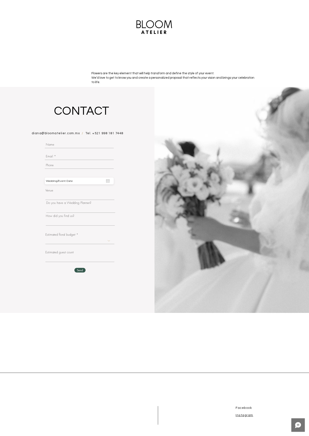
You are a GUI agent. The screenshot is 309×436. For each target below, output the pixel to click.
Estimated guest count (59, 252)
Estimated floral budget (60, 234)
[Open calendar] (108, 181)
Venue (49, 190)
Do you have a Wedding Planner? (68, 203)
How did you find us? (60, 216)
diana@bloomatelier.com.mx (56, 133)
